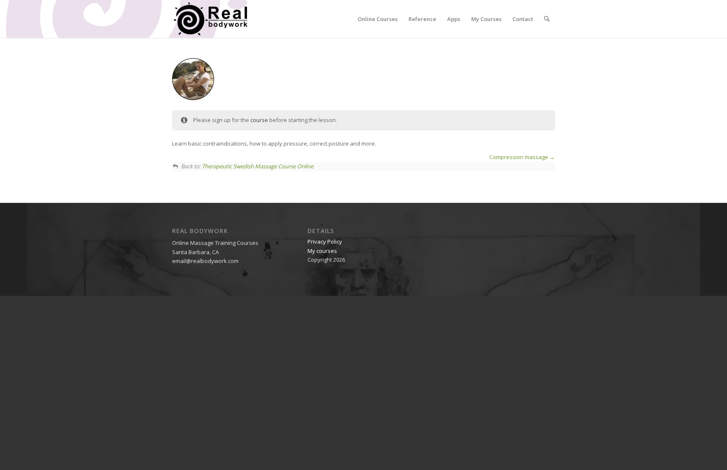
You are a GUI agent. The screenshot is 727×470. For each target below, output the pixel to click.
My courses (322, 251)
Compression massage (519, 157)
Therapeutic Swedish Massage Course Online (257, 166)
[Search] (547, 19)
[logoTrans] (210, 19)
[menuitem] (377, 19)
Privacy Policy (325, 241)
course (259, 120)
